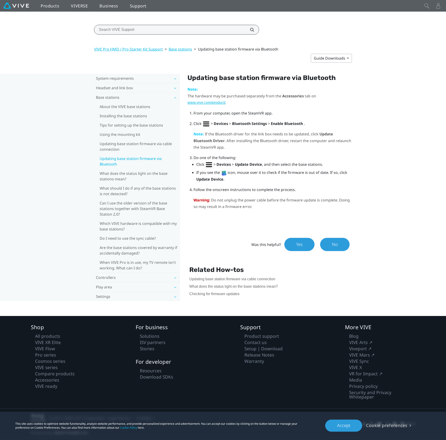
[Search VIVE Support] (249, 29)
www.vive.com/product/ (206, 103)
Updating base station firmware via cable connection (136, 146)
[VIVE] (16, 5)
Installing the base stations (123, 115)
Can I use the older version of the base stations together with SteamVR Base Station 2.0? (133, 209)
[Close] (427, 6)
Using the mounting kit (120, 134)
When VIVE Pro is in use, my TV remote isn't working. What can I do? (138, 265)
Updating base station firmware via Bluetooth (131, 161)
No (335, 244)
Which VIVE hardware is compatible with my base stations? (138, 226)
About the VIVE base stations (125, 106)
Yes (299, 244)
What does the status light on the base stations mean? (133, 176)
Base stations (180, 49)
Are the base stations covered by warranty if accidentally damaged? (138, 250)
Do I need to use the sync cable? (128, 238)
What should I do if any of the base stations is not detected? (138, 191)
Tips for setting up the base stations (131, 125)
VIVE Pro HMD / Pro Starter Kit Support (128, 49)
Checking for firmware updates (214, 294)
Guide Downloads (330, 58)
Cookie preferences (386, 425)
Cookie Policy (128, 428)
